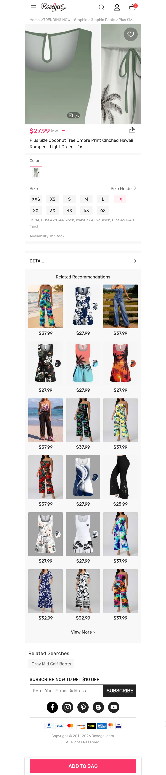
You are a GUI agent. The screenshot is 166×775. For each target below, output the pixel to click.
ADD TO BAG (83, 766)
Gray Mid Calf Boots (51, 664)
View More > (83, 632)
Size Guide (121, 188)
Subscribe (120, 691)
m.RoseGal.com (57, 7)
